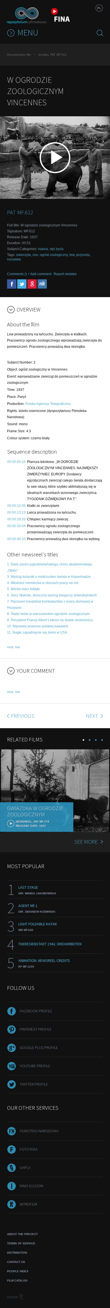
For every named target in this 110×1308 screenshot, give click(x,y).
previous (22, 715)
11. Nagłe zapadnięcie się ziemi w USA (37, 632)
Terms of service (21, 1243)
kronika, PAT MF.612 (52, 54)
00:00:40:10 (16, 539)
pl (99, 8)
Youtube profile (35, 1065)
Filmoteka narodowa (39, 1130)
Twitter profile (34, 1084)
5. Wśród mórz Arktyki (23, 589)
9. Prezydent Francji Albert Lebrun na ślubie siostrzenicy (50, 620)
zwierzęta (23, 255)
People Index (17, 1271)
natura (43, 249)
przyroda (83, 255)
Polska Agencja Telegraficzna (48, 404)
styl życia (56, 249)
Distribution (17, 1252)
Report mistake (65, 274)
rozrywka (14, 259)
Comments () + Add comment (29, 274)
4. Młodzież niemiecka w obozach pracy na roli (42, 583)
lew (71, 255)
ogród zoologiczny (54, 255)
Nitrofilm (28, 1204)
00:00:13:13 (16, 512)
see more (86, 841)
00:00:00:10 (16, 462)
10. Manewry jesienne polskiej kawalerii (37, 626)
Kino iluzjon (31, 1185)
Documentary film (19, 54)
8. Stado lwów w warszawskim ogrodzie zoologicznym (48, 614)
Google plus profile (39, 1047)
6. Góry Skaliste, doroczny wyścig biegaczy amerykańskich (52, 595)
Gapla (25, 1167)
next (92, 715)
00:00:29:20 (16, 519)
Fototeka (29, 1149)
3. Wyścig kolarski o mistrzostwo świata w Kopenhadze (49, 577)
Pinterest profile (36, 1029)
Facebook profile (36, 1010)
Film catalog (17, 1280)
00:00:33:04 (16, 526)
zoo (35, 255)
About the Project (22, 1234)
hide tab (13, 647)
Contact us (16, 1262)
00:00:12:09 (16, 506)
